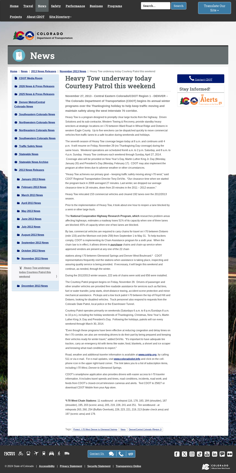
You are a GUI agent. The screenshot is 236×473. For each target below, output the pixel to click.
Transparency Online (128, 466)
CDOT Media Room (30, 78)
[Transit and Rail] (28, 453)
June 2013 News (31, 219)
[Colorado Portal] (216, 466)
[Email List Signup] (222, 454)
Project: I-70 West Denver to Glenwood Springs (95, 429)
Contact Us (97, 453)
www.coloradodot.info (127, 359)
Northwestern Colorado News (36, 122)
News (42, 6)
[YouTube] (207, 454)
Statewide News (28, 154)
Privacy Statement (71, 466)
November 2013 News (73, 71)
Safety (56, 6)
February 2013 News (33, 187)
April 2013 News (31, 203)
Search (179, 6)
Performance (75, 6)
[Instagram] (192, 454)
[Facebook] (177, 454)
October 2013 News (33, 250)
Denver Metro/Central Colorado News (29, 104)
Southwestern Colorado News (37, 138)
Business (96, 6)
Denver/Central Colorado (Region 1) (145, 429)
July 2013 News (30, 226)
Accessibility (47, 466)
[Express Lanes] (9, 453)
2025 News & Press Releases (36, 94)
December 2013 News (34, 286)
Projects (16, 17)
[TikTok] (199, 454)
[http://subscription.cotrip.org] (201, 99)
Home (14, 6)
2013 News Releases (43, 71)
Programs (115, 6)
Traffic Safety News (30, 146)
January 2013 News (33, 179)
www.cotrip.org (147, 354)
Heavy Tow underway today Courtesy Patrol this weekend (35, 272)
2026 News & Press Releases (36, 86)
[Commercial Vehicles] (67, 453)
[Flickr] (230, 454)
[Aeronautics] (36, 453)
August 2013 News (32, 234)
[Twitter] (184, 454)
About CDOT (35, 17)
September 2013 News (35, 242)
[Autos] (52, 453)
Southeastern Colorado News (36, 114)
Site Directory (59, 17)
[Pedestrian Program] (59, 453)
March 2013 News (32, 195)
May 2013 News (30, 211)
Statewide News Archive (33, 162)
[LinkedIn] (215, 454)
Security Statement (98, 466)
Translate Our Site (214, 8)
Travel (28, 6)
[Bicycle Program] (21, 453)
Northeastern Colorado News (36, 130)
